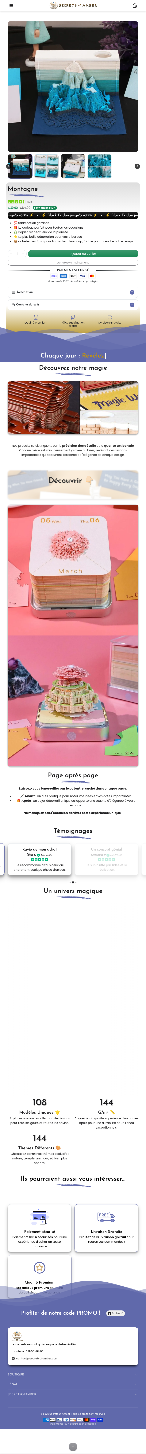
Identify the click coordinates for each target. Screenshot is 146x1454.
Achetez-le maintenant (73, 262)
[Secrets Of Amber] (73, 5)
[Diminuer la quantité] (11, 253)
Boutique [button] (16, 1374)
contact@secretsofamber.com (37, 1358)
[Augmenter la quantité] (23, 253)
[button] (11, 5)
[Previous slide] (8, 1193)
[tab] (70, 882)
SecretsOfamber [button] (22, 1394)
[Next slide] (137, 166)
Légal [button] (13, 1384)
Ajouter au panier (83, 253)
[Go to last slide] (8, 166)
